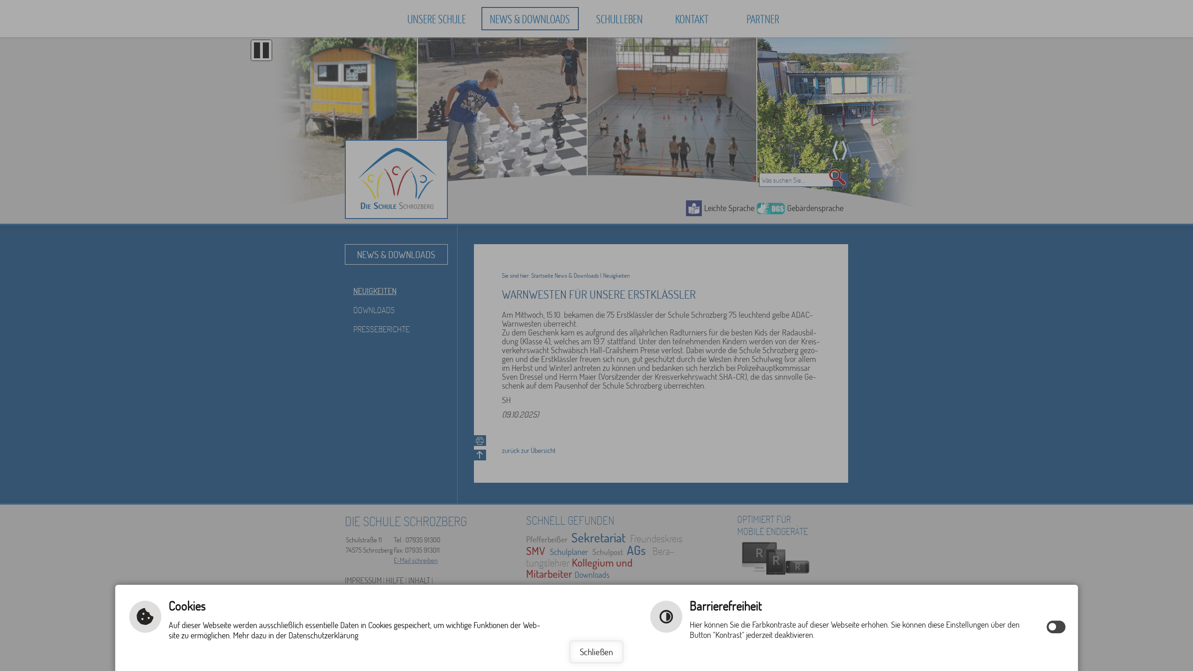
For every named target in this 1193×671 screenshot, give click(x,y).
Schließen (596, 651)
